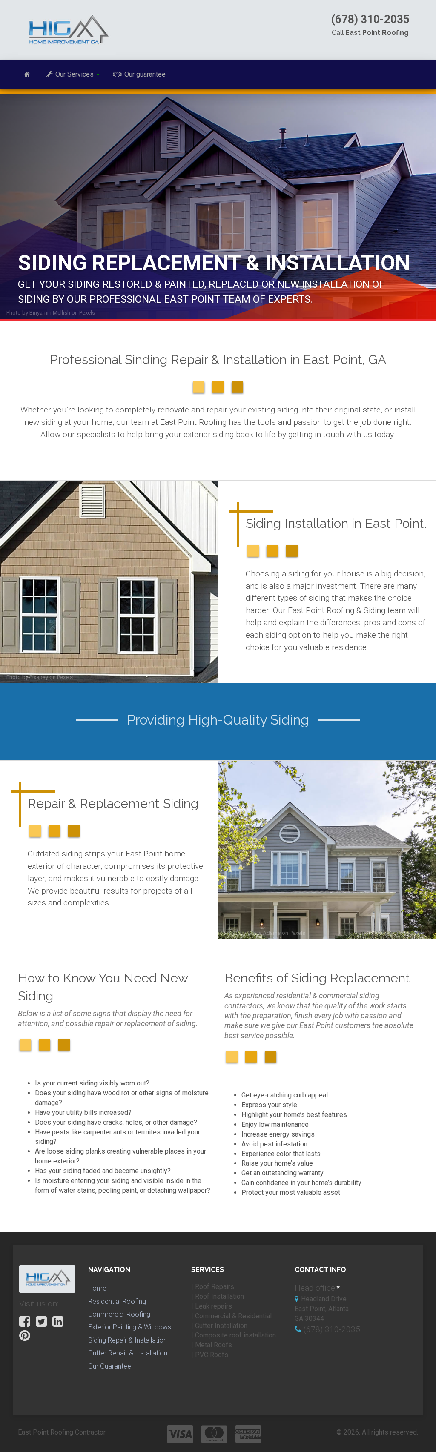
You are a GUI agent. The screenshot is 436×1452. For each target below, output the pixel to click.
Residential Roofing (117, 1301)
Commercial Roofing (119, 1314)
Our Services (74, 74)
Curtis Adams (264, 933)
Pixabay (38, 677)
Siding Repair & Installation (127, 1340)
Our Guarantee (109, 1366)
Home (97, 1288)
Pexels (87, 312)
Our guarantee (145, 74)
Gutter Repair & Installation (127, 1353)
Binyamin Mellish (49, 312)
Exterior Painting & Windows (129, 1327)
